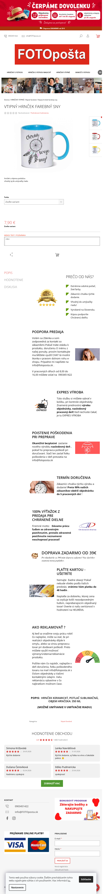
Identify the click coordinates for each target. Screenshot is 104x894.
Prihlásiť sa (62, 861)
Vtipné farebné (66, 721)
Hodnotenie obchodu (52, 733)
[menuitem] (14, 72)
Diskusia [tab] (10, 286)
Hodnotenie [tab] (13, 279)
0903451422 (65, 374)
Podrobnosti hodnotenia (40, 113)
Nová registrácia (61, 866)
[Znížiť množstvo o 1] (12, 256)
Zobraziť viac (52, 783)
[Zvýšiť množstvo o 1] (12, 253)
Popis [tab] (8, 272)
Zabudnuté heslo (61, 869)
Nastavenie (17, 887)
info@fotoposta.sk (42, 365)
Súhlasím (86, 879)
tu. (69, 880)
